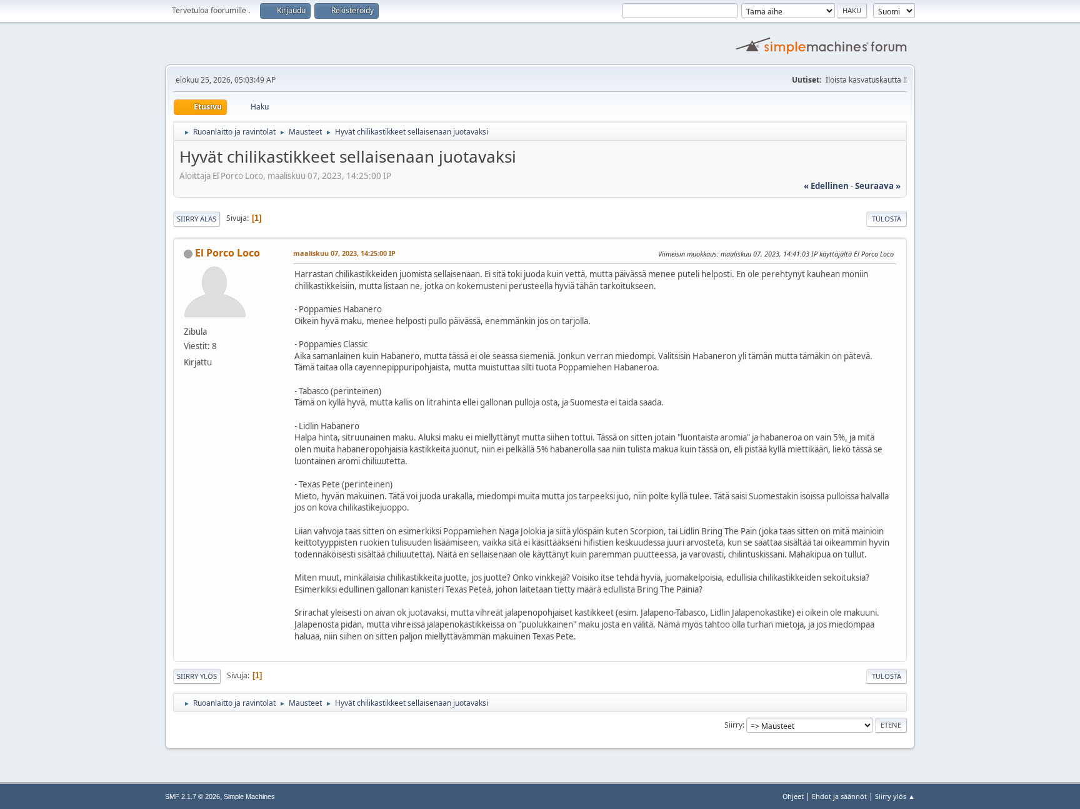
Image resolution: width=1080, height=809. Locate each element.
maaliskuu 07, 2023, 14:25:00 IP (344, 253)
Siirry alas (196, 218)
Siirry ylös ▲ (895, 796)
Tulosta (886, 218)
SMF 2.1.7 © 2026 (192, 796)
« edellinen (826, 185)
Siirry (733, 725)
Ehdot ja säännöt (839, 796)
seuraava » (878, 185)
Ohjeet (793, 796)
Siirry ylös (197, 676)
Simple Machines (249, 796)
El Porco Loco (227, 253)
